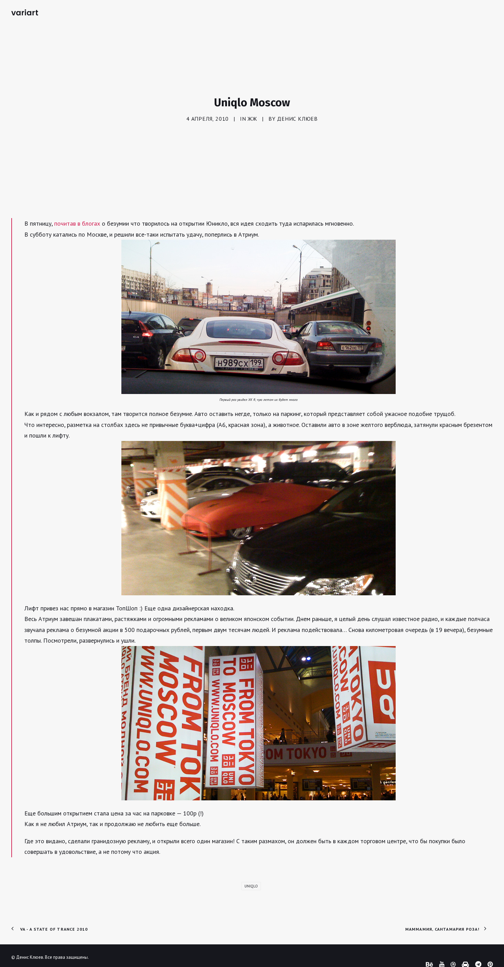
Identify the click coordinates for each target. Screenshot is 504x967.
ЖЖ (252, 118)
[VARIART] (24, 12)
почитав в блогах (77, 223)
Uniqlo (251, 886)
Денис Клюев (297, 118)
